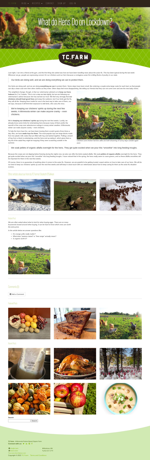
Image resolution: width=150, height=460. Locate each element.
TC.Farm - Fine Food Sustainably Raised (75, 59)
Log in (72, 3)
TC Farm (25, 455)
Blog (24, 3)
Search (11, 417)
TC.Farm (12, 3)
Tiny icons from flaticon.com (17, 453)
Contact (50, 3)
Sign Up (62, 3)
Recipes (36, 3)
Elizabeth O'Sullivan (83, 36)
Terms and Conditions (38, 455)
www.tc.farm (14, 451)
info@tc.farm (14, 448)
